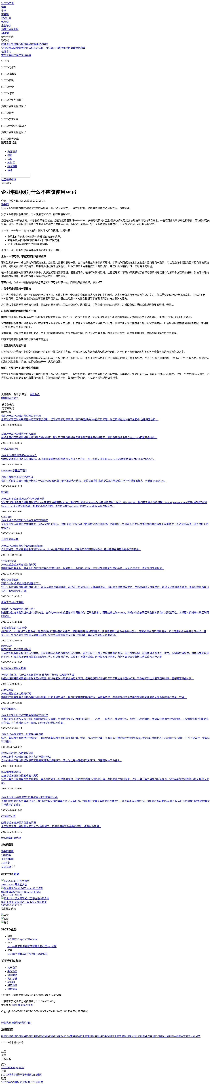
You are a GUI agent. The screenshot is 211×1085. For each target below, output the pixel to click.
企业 (16, 449)
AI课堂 (5, 33)
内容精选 (12, 151)
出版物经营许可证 (22, 1022)
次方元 (187, 1036)
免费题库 (80, 48)
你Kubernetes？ (19, 455)
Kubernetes (6, 470)
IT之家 (115, 1036)
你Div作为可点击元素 (22, 498)
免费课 (5, 22)
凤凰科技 (36, 1036)
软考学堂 (43, 44)
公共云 (12, 539)
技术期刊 (12, 166)
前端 (13, 838)
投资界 (179, 1036)
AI (12, 602)
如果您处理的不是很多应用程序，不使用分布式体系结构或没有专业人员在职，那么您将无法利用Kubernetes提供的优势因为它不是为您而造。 (78, 459)
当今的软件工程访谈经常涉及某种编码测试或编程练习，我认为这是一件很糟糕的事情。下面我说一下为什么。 (61, 760)
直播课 (34, 44)
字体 (8, 816)
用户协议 (12, 985)
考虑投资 (18, 564)
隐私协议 (12, 989)
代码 (18, 838)
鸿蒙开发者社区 (10, 29)
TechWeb (65, 1036)
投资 (8, 579)
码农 (3, 772)
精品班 (5, 14)
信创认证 (29, 48)
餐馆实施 (16, 693)
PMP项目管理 (68, 48)
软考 (21, 48)
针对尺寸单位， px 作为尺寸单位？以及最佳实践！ (39, 674)
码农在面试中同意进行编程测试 (26, 756)
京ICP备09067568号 (22, 1005)
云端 (11, 449)
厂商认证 (48, 48)
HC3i (26, 939)
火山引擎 (195, 1036)
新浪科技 (6, 1036)
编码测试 (16, 772)
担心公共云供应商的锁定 (24, 520)
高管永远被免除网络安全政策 (24, 715)
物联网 (5, 398)
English (11, 981)
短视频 (27, 44)
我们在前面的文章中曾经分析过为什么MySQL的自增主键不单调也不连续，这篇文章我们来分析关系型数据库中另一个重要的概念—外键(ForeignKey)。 (83, 480)
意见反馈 (12, 978)
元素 (13, 816)
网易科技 (26, 1036)
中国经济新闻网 (103, 1036)
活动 (9, 170)
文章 (3, 55)
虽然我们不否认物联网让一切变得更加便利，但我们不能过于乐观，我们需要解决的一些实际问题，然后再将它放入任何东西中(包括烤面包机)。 (79, 419)
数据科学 (6, 753)
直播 (28, 55)
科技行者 (56, 1036)
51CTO (11, 939)
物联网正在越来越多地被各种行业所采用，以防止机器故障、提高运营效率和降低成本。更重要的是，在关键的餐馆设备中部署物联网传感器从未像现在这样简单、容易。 (94, 697)
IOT (15, 398)
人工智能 (19, 602)
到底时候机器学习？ (21, 583)
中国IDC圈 (156, 1036)
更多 (17, 874)
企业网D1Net (169, 1036)
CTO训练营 (41, 954)
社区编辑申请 (8, 179)
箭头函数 (6, 838)
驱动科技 (46, 1036)
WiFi (11, 398)
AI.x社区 (52, 946)
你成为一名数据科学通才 (22, 734)
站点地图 (12, 975)
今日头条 (35, 394)
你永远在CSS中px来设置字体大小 (29, 797)
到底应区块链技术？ (18, 609)
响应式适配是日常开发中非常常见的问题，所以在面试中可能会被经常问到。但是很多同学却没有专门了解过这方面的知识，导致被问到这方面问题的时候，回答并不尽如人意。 (97, 678)
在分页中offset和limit (22, 545)
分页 (3, 561)
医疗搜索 (6, 668)
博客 (3, 7)
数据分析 (16, 753)
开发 (11, 690)
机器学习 (6, 602)
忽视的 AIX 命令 (14, 627)
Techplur (33, 939)
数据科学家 (27, 753)
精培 (22, 954)
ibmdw (4, 646)
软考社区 (6, 18)
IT (17, 539)
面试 (6, 690)
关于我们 (12, 967)
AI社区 (11, 162)
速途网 (91, 1036)
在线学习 (6, 51)
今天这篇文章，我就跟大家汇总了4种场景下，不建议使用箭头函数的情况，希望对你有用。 (51, 826)
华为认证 (38, 48)
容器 (14, 470)
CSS (3, 517)
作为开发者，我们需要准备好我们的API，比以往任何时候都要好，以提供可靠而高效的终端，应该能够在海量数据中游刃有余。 (71, 549)
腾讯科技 (16, 1036)
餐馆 (3, 709)
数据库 (5, 492)
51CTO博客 (13, 946)
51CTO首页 (7, 3)
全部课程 (6, 48)
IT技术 (57, 48)
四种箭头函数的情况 (18, 822)
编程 (8, 772)
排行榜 (19, 44)
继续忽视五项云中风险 (19, 775)
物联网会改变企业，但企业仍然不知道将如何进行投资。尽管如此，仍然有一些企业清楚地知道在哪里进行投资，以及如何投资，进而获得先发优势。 (82, 568)
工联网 (123, 1036)
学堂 (3, 10)
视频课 (5, 44)
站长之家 (82, 1036)
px (2, 690)
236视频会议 (143, 1036)
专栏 (23, 55)
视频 (9, 155)
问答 (13, 55)
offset (9, 561)
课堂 (18, 55)
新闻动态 (12, 971)
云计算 (5, 449)
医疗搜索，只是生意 (16, 649)
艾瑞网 (73, 1036)
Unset (8, 517)
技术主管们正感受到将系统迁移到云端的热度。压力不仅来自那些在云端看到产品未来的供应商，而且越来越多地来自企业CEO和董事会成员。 (79, 437)
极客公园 (131, 1036)
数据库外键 (17, 477)
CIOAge (19, 939)
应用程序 (22, 470)
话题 (9, 159)
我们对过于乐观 (21, 415)
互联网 (15, 668)
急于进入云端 (18, 433)
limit (14, 561)
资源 (8, 55)
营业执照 (6, 1022)
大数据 (22, 668)
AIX (10, 646)
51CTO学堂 (13, 954)
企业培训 (6, 25)
